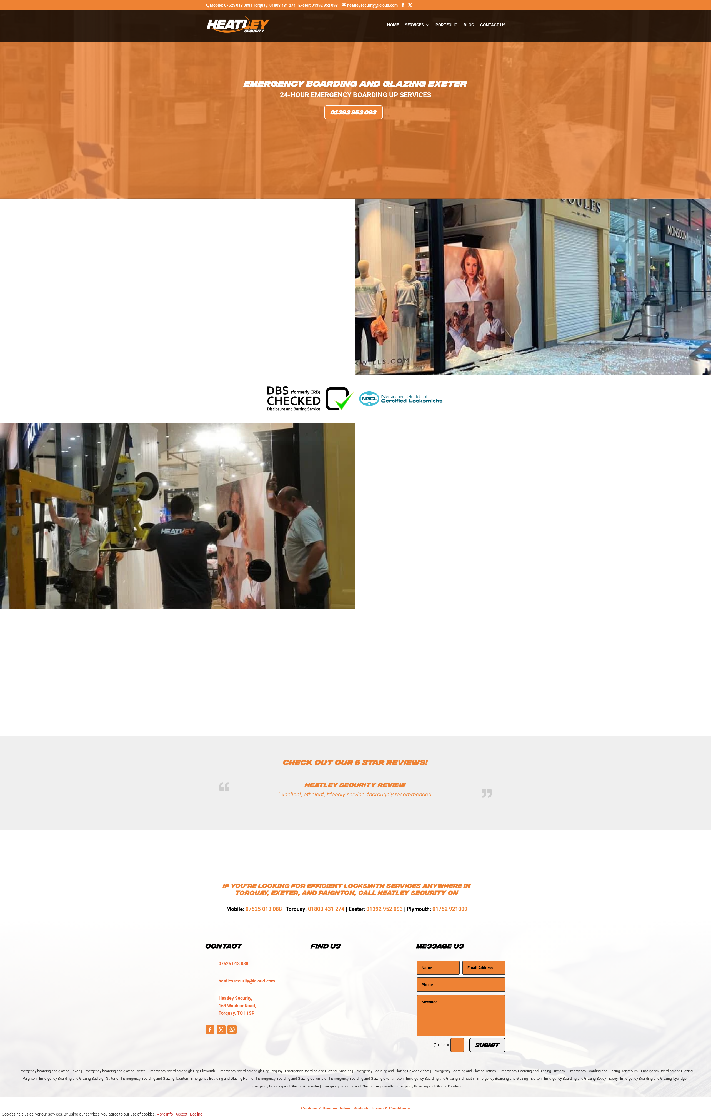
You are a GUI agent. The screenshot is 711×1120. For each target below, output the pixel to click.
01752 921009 (449, 909)
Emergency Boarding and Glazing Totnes (464, 1072)
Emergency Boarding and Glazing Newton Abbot (392, 1072)
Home (393, 25)
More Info (164, 1114)
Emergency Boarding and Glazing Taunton (155, 1079)
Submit (487, 1046)
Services (414, 25)
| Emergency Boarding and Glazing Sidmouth (439, 1079)
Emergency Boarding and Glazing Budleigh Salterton (80, 1079)
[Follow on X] (221, 1030)
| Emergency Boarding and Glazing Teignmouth (356, 1087)
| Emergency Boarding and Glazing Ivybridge (653, 1079)
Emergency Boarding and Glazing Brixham (532, 1072)
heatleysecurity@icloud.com (247, 981)
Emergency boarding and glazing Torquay (250, 1072)
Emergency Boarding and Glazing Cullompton (293, 1079)
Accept (181, 1114)
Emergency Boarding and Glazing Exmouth (318, 1072)
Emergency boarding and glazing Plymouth (181, 1072)
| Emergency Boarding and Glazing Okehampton (366, 1079)
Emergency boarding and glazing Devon (49, 1072)
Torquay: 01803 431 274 (274, 5)
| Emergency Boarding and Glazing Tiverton (508, 1079)
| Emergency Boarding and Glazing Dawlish (427, 1087)
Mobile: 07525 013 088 (230, 5)
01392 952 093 (354, 112)
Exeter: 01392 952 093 (318, 5)
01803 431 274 (326, 909)
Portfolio (446, 25)
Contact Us (492, 25)
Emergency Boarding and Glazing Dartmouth (603, 1072)
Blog (469, 25)
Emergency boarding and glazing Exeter (114, 1072)
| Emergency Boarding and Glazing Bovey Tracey (580, 1079)
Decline (196, 1114)
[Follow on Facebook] (210, 1030)
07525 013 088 (264, 909)
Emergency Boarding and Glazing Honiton (223, 1079)
